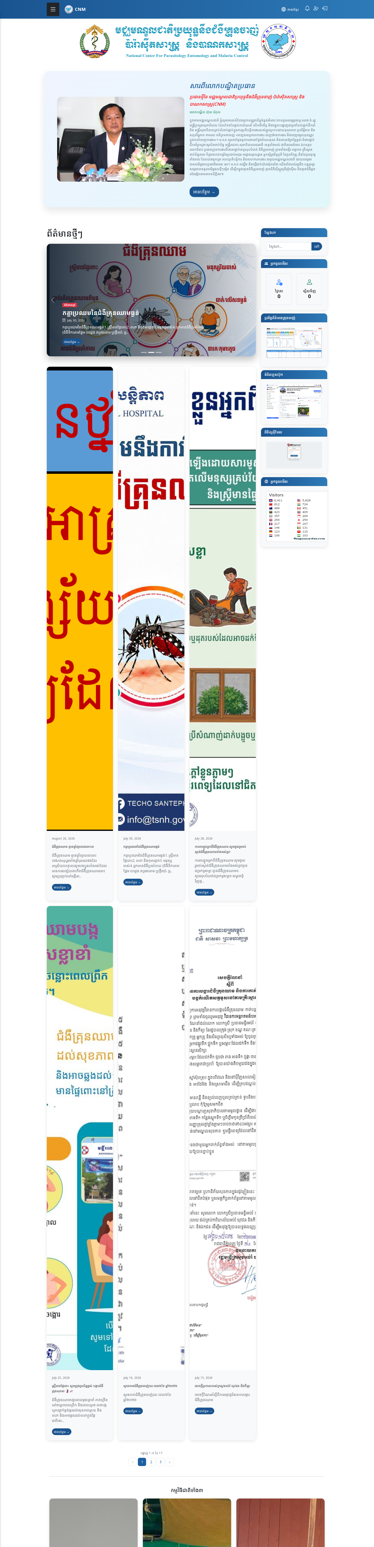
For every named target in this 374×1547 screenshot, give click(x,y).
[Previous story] (53, 300)
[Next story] (250, 300)
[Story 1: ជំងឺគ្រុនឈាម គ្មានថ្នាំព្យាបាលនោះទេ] (144, 352)
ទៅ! (316, 246)
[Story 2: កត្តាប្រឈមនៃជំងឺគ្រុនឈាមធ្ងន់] (151, 352)
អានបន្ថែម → (204, 192)
